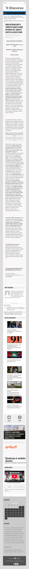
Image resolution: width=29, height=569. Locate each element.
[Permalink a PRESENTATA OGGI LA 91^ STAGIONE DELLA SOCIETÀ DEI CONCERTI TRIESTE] (14, 342)
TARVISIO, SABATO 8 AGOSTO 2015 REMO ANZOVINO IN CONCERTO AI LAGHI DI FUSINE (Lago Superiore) (13, 312)
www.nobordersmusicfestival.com (12, 210)
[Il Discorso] (14, 8)
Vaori (17, 558)
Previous (5, 432)
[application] (14, 476)
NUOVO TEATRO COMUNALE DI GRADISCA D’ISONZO (14, 331)
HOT (9, 16)
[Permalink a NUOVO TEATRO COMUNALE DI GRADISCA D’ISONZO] (14, 327)
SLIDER (13, 35)
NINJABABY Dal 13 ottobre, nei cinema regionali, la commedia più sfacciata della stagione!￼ (14, 377)
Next (24, 432)
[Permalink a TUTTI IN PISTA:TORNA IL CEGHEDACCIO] (14, 357)
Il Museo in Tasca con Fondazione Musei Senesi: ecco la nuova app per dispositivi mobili (16, 308)
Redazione (11, 34)
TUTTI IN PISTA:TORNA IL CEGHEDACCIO (14, 360)
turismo (16, 35)
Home (5, 16)
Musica (10, 35)
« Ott (6, 520)
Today (9, 486)
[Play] (5, 480)
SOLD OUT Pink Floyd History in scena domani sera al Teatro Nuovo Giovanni (14, 406)
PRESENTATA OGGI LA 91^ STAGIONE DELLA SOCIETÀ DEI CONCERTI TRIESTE (14, 347)
